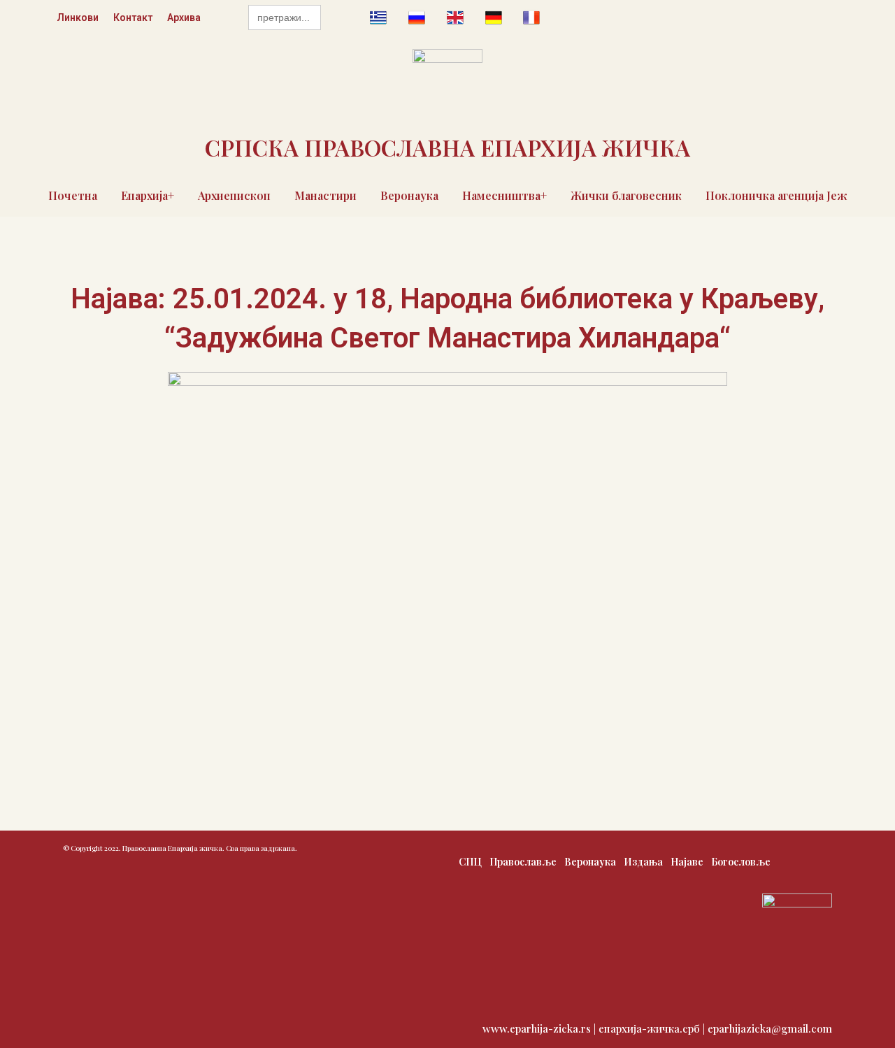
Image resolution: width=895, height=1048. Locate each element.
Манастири (325, 195)
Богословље (741, 861)
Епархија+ (147, 195)
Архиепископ (234, 195)
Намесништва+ (504, 195)
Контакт (132, 17)
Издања (643, 861)
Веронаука (409, 195)
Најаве (687, 861)
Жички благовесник (626, 195)
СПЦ (470, 861)
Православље (523, 861)
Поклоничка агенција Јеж (776, 195)
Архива (184, 17)
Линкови (78, 17)
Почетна (72, 195)
